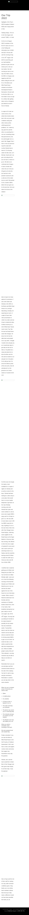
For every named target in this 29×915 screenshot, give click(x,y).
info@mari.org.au (11, 911)
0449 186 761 (21, 911)
